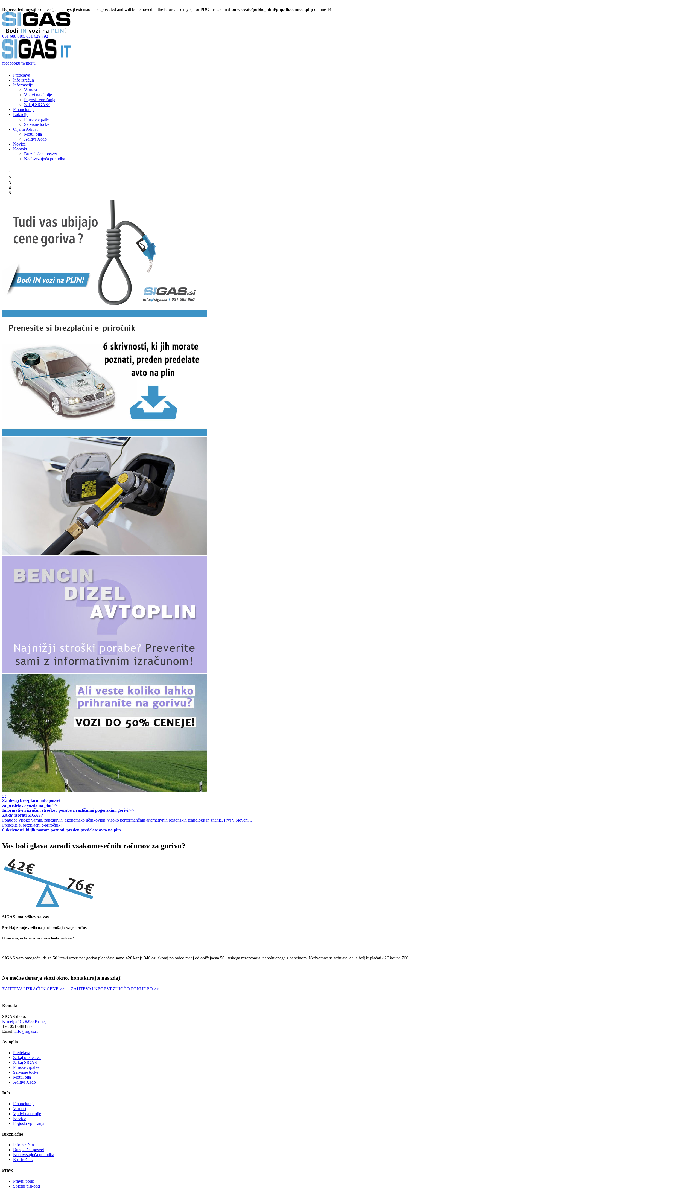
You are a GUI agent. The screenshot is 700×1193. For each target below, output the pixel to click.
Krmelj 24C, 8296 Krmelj (24, 1021)
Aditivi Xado (35, 139)
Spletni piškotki (26, 1186)
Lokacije (20, 114)
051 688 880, (13, 36)
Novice (19, 144)
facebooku (11, 63)
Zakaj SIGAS (25, 1062)
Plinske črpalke (37, 119)
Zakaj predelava (27, 1057)
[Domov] (36, 31)
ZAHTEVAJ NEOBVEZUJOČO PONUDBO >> (115, 989)
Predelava (21, 75)
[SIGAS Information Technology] (36, 58)
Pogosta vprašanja (39, 99)
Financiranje (23, 109)
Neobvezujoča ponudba (44, 158)
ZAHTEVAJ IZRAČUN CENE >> (33, 989)
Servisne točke (36, 124)
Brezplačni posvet (28, 1149)
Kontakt (20, 149)
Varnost (30, 90)
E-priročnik (23, 1159)
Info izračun (23, 80)
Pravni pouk (23, 1181)
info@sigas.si (26, 1031)
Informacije (23, 85)
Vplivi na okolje (38, 94)
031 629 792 (37, 36)
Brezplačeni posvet (40, 154)
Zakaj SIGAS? (37, 104)
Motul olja (33, 134)
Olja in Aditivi (25, 129)
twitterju (28, 63)
